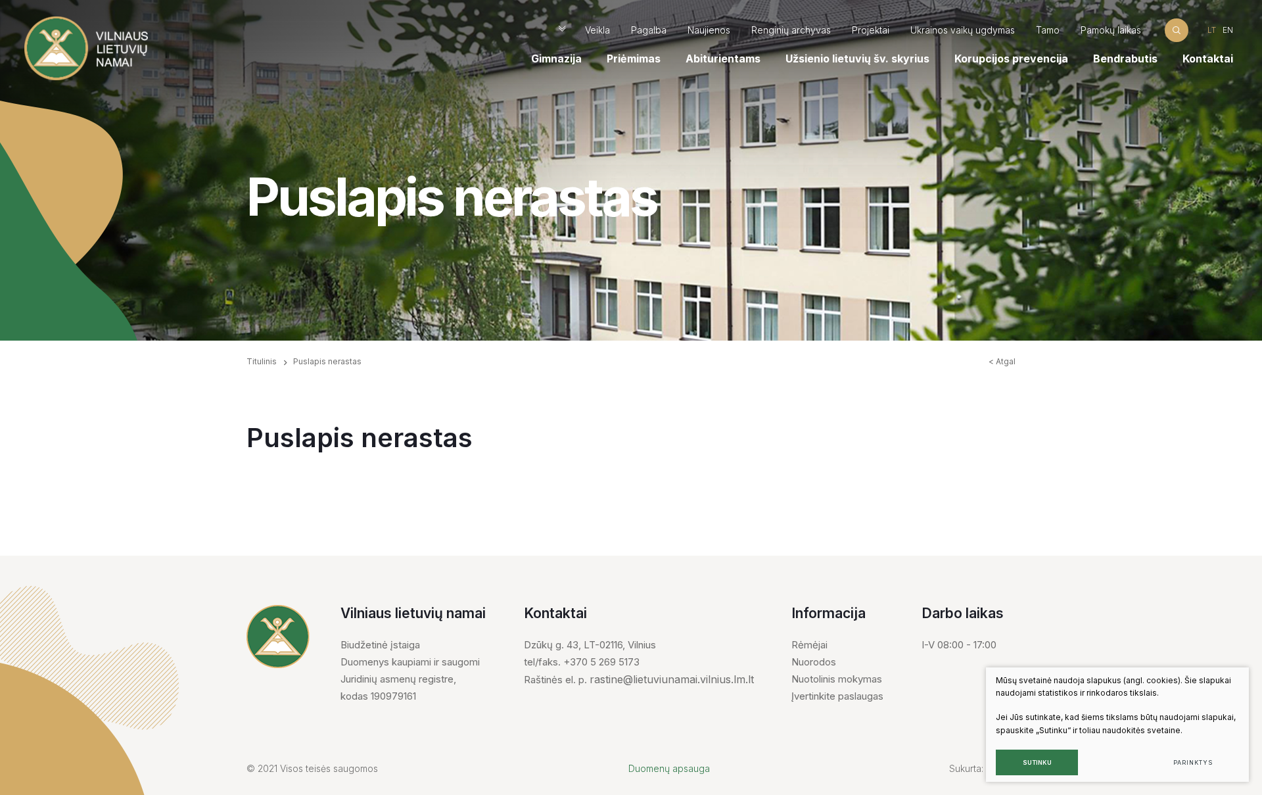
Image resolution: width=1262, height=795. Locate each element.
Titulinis (261, 361)
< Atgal (1002, 361)
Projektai (870, 30)
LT (1211, 30)
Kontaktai (1207, 58)
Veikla (597, 30)
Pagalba (648, 30)
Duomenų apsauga (669, 768)
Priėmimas (634, 58)
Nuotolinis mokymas (836, 679)
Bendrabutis (1125, 58)
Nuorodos (813, 662)
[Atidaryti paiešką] (1176, 29)
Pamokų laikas (1111, 30)
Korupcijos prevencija (1011, 58)
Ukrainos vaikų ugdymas (962, 30)
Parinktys (1192, 762)
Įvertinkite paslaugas (837, 696)
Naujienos (709, 30)
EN (1228, 30)
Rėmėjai (809, 644)
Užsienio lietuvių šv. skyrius (857, 58)
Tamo (1048, 30)
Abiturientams (723, 58)
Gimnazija (556, 58)
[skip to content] (562, 29)
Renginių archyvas (791, 30)
